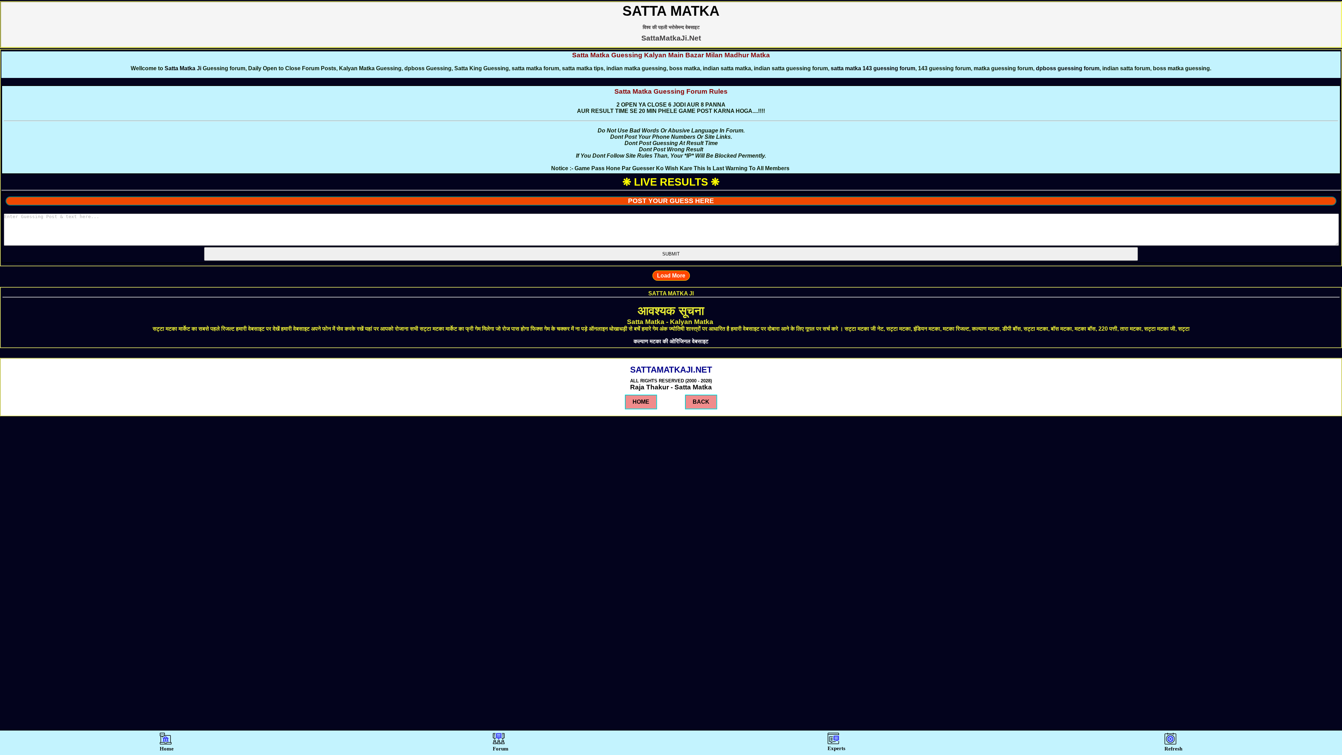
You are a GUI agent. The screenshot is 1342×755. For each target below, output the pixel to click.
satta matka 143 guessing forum (873, 68)
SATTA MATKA (671, 11)
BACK (701, 402)
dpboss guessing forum (1067, 68)
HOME (641, 402)
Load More (671, 276)
